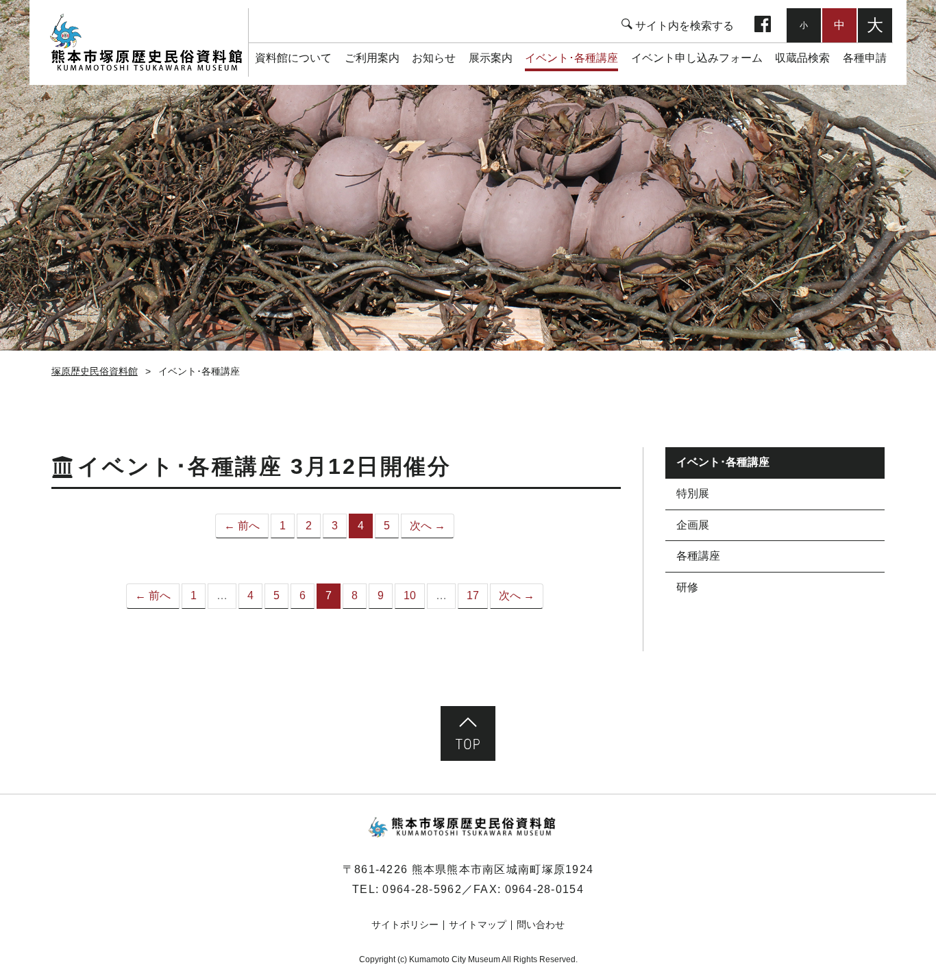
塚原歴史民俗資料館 (145, 42)
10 (410, 595)
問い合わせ (541, 924)
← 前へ (242, 525)
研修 (687, 587)
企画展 (692, 525)
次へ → (427, 525)
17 (473, 595)
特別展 (692, 493)
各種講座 (698, 556)
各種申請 (865, 58)
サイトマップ (477, 924)
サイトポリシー (405, 924)
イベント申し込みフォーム (697, 58)
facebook (762, 25)
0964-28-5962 (421, 889)
